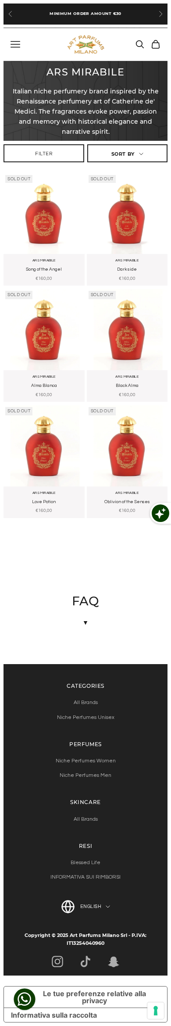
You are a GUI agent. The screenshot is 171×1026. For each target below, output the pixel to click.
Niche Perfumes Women (86, 761)
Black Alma (127, 385)
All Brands (86, 702)
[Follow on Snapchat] (114, 962)
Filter (43, 153)
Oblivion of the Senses (127, 502)
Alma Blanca (44, 385)
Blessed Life (85, 862)
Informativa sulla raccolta (54, 1015)
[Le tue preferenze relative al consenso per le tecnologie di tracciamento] (155, 1010)
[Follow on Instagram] (57, 962)
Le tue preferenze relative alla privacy (94, 997)
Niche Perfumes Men (85, 775)
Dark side (127, 269)
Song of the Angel (44, 269)
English (91, 906)
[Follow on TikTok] (85, 962)
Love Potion (44, 502)
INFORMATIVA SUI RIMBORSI (85, 877)
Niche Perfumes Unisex (85, 717)
